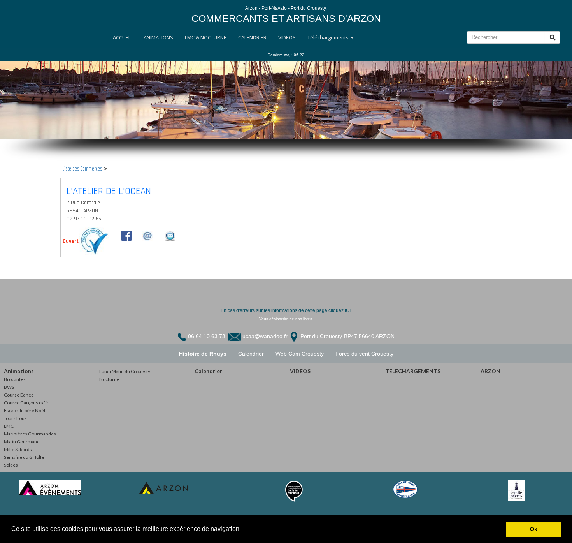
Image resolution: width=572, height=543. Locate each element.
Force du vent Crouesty (364, 354)
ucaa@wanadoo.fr (265, 336)
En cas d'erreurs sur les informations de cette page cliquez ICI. (286, 310)
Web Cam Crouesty (299, 354)
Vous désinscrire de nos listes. (286, 319)
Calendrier (251, 354)
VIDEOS (287, 37)
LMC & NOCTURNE (205, 37)
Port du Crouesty (320, 336)
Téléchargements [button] (328, 37)
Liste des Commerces (82, 169)
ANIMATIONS (158, 37)
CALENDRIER (252, 37)
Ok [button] (533, 529)
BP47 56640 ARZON (369, 336)
